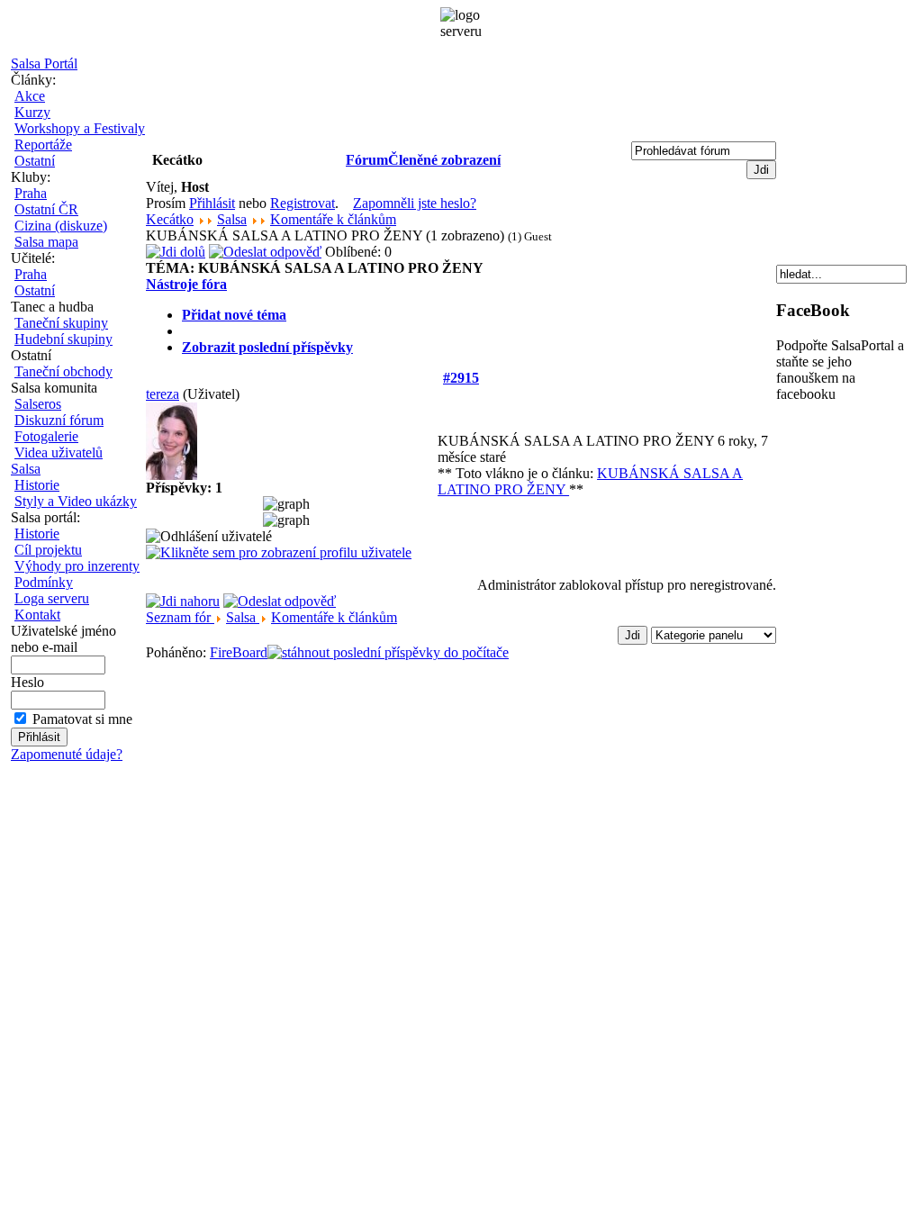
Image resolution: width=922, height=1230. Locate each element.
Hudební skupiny (63, 339)
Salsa (26, 468)
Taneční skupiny (61, 322)
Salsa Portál (44, 63)
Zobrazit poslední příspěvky (267, 347)
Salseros (37, 404)
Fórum (367, 159)
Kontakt (37, 614)
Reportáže (43, 144)
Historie (36, 485)
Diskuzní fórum (59, 420)
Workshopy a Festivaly (79, 128)
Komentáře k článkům (333, 219)
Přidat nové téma (234, 314)
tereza (162, 394)
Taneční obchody (63, 371)
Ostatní (34, 160)
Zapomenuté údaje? (66, 754)
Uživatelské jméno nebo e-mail (63, 639)
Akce (29, 96)
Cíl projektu (48, 549)
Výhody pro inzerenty (77, 566)
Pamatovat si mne (82, 719)
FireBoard (238, 652)
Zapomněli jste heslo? (414, 203)
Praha (30, 193)
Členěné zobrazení (444, 159)
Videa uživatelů (58, 452)
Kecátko (170, 219)
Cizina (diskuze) (60, 225)
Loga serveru (51, 598)
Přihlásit (212, 203)
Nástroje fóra (186, 284)
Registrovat (302, 203)
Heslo (27, 682)
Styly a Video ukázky (75, 501)
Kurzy (32, 112)
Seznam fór (180, 617)
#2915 (461, 377)
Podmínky (43, 582)
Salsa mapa (46, 241)
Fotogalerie (46, 436)
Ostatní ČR (46, 209)
